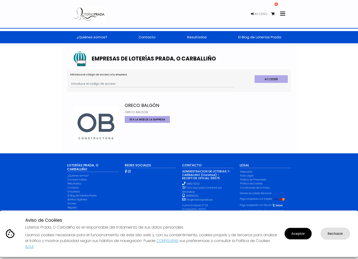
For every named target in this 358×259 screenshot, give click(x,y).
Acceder (271, 79)
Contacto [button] (147, 37)
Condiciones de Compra (255, 187)
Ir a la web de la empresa (147, 119)
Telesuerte (246, 171)
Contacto (73, 187)
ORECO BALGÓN (142, 105)
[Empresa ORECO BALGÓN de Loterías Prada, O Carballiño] (96, 123)
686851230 (191, 195)
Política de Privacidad (253, 179)
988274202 (193, 183)
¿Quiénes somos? (78, 175)
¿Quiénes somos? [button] (92, 37)
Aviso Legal (246, 175)
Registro (72, 207)
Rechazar (335, 233)
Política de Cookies (251, 183)
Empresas (74, 191)
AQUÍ (29, 246)
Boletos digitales (77, 199)
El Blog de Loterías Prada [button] (259, 37)
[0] (274, 14)
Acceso (260, 14)
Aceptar (298, 233)
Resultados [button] (197, 37)
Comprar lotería (77, 179)
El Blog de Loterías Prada (82, 195)
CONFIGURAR (167, 240)
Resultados (74, 183)
